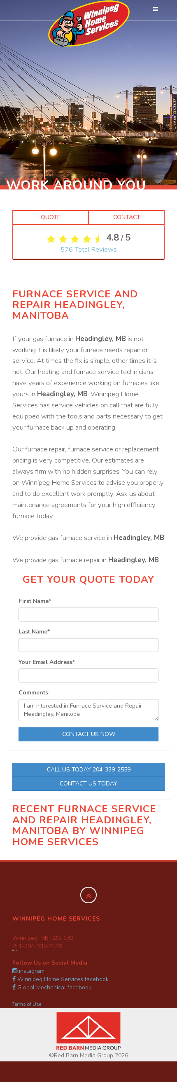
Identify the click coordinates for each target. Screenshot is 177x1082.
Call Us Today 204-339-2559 (88, 770)
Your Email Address (47, 662)
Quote (51, 217)
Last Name (34, 632)
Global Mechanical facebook (53, 987)
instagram (30, 971)
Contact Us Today (88, 784)
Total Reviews (89, 249)
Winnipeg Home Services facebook (62, 979)
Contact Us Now (88, 734)
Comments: (34, 692)
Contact (126, 217)
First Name (35, 601)
